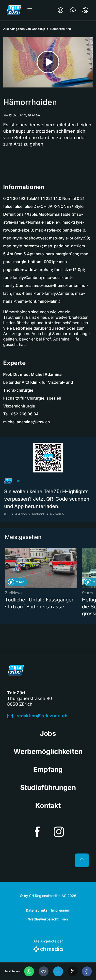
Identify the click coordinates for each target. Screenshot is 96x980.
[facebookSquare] (37, 832)
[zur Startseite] (14, 10)
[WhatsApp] (29, 971)
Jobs (48, 733)
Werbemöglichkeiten (48, 751)
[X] (73, 971)
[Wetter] (73, 10)
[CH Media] (48, 948)
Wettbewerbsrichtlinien (48, 919)
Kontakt (48, 805)
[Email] (58, 971)
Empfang (48, 769)
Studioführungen (48, 787)
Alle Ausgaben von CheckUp (24, 29)
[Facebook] (87, 971)
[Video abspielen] (48, 62)
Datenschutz (36, 910)
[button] (43, 971)
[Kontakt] (85, 10)
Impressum (60, 910)
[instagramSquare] (59, 832)
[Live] (60, 10)
